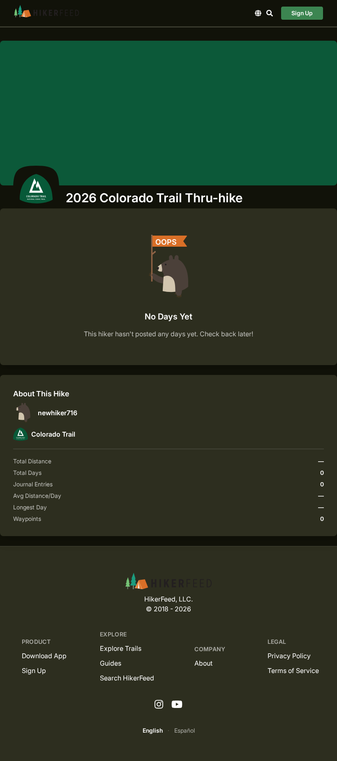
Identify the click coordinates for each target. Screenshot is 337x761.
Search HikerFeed (127, 678)
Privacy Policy (289, 656)
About (203, 663)
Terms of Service (293, 670)
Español (184, 730)
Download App (44, 656)
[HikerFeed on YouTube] (176, 704)
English (153, 730)
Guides (110, 663)
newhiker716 (57, 413)
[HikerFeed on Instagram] (159, 704)
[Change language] (258, 13)
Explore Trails (120, 648)
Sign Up (302, 12)
